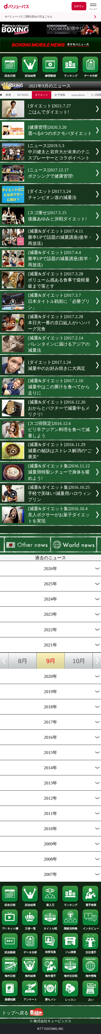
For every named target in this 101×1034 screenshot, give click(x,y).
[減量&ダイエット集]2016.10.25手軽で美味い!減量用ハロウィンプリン (59, 493)
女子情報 (59, 94)
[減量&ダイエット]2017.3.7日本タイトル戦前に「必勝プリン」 (59, 301)
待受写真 (50, 951)
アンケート (30, 999)
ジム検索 (70, 951)
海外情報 (91, 975)
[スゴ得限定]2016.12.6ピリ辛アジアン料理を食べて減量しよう (59, 429)
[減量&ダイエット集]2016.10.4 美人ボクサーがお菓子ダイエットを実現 (59, 514)
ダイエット (41, 94)
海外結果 (30, 975)
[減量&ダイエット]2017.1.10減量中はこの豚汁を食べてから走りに (59, 386)
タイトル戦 (50, 928)
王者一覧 (30, 928)
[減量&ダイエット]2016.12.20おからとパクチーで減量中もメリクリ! (59, 408)
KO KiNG (23, 94)
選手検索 (91, 904)
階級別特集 (70, 928)
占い (91, 999)
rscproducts (78, 94)
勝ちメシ (50, 999)
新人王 (50, 904)
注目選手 (91, 952)
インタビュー (91, 928)
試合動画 (10, 952)
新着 (8, 94)
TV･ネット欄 (10, 928)
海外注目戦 (70, 975)
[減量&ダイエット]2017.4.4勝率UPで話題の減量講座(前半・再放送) (60, 258)
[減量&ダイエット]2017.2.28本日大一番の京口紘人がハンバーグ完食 (59, 322)
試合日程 (10, 75)
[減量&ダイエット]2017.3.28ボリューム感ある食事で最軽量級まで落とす (59, 280)
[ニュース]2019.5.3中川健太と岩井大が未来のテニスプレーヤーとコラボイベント (59, 151)
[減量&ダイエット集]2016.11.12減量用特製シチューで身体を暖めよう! (59, 472)
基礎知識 (10, 999)
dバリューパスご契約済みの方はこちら (28, 16)
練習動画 (50, 75)
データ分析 (91, 75)
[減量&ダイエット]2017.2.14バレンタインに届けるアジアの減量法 (59, 344)
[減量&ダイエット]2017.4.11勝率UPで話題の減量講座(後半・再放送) (60, 237)
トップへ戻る (16, 1012)
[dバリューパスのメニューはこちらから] (93, 7)
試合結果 (30, 75)
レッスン (70, 999)
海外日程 (10, 975)
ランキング (70, 75)
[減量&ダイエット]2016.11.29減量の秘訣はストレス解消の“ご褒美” (60, 450)
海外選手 (50, 975)
